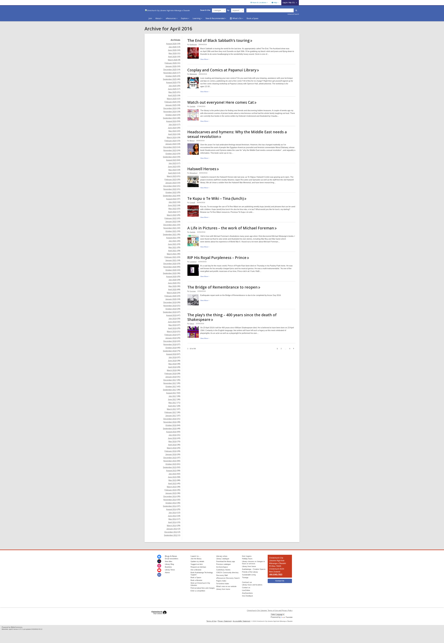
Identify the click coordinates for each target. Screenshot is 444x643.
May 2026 (173, 53)
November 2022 (170, 189)
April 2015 (172, 484)
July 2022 (173, 202)
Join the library (196, 559)
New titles (168, 561)
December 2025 (170, 70)
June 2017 (172, 399)
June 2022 (172, 205)
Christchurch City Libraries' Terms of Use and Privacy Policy (270, 610)
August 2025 (171, 83)
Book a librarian (196, 580)
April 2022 (172, 212)
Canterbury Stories (223, 570)
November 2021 (170, 228)
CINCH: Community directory (227, 572)
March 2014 (172, 526)
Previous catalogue (223, 564)
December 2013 (171, 532)
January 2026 (171, 66)
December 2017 (170, 380)
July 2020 (173, 280)
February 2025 (171, 102)
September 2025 (170, 79)
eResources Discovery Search (228, 578)
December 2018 (170, 341)
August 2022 (171, 199)
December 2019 (170, 302)
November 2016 (170, 422)
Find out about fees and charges (203, 588)
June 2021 (172, 244)
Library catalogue (222, 559)
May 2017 (172, 403)
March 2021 (172, 254)
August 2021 (171, 238)
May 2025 (172, 92)
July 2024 (173, 125)
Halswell (201, 168)
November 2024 (170, 112)
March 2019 (172, 332)
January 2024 (171, 144)
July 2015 (173, 474)
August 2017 (171, 393)
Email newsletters (171, 559)
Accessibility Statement (241, 621)
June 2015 (172, 477)
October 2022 (171, 192)
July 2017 (173, 396)
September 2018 (170, 351)
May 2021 (172, 247)
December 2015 (170, 458)
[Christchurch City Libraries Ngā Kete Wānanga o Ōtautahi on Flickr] (159, 561)
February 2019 (171, 335)
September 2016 (170, 429)
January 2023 (171, 183)
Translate (289, 617)
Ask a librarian (196, 570)
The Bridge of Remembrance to (222, 287)
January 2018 (171, 377)
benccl (192, 140)
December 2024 (170, 108)
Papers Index (221, 581)
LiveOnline (246, 590)
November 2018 (170, 344)
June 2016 (172, 438)
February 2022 (171, 218)
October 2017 (171, 387)
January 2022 (171, 222)
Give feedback (247, 596)
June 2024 (172, 128)
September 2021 (170, 235)
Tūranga (245, 577)
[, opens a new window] (158, 615)
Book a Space (252, 18)
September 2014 (170, 506)
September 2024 (170, 118)
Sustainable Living (249, 575)
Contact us (246, 587)
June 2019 (172, 322)
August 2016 (171, 432)
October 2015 (171, 464)
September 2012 (171, 535)
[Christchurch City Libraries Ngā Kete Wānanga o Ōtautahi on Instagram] (159, 566)
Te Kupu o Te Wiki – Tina (215, 198)
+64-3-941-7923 (275, 574)
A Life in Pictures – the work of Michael (230, 227)
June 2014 (172, 516)
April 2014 (172, 522)
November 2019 (170, 306)
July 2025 (173, 86)
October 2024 (171, 115)
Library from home (223, 589)
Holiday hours (247, 559)
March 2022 (172, 215)
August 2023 (171, 160)
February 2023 (171, 180)
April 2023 (172, 173)
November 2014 (170, 500)
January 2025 (171, 105)
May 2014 (172, 519)
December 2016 (170, 419)
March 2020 (172, 293)
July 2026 (173, 47)
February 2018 (171, 374)
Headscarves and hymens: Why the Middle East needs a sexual (237, 134)
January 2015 (171, 493)
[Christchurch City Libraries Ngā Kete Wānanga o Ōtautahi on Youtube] (159, 570)
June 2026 (172, 50)
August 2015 (171, 471)
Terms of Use (211, 621)
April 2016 (172, 445)
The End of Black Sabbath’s (218, 40)
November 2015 (170, 461)
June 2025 (172, 89)
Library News (170, 570)
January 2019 (171, 338)
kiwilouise (193, 44)
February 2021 (171, 257)
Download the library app (225, 561)
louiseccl (193, 262)
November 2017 (170, 383)
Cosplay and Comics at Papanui (221, 69)
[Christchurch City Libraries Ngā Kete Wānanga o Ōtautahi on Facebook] (159, 557)
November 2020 (170, 267)
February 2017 (171, 412)
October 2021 (171, 231)
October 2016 (171, 425)
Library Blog (169, 564)
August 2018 (171, 354)
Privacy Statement (225, 621)
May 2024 (172, 131)
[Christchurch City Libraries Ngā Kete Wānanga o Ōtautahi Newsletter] (159, 575)
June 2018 (172, 361)
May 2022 (172, 209)
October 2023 (171, 154)
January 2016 (171, 454)
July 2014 (173, 513)
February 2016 (171, 451)
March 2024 (172, 137)
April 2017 (172, 406)
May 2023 (172, 170)
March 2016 (172, 448)
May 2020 (172, 286)
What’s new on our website (226, 586)
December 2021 (170, 225)
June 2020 (172, 283)
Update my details (197, 561)
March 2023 (172, 176)
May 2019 (172, 325)
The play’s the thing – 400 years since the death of (232, 317)
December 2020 (170, 264)
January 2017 (171, 416)
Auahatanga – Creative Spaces (253, 569)
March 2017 (172, 409)
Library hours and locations (252, 585)
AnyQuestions (247, 593)
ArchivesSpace (222, 567)
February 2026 (171, 63)
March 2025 (172, 99)
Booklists (168, 567)
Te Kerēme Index (222, 584)
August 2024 (171, 121)
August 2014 (171, 509)
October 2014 (171, 503)
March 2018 (172, 370)
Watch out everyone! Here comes (220, 102)
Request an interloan (198, 567)
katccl (192, 323)
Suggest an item (197, 564)
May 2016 (172, 441)
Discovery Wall (222, 575)
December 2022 (170, 186)
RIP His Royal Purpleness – (216, 257)
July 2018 (173, 357)
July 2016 (173, 435)
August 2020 (171, 277)
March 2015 (172, 487)
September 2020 (170, 273)
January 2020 (171, 299)
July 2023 (173, 163)
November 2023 (170, 150)
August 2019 (171, 315)
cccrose (193, 291)
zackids (192, 106)
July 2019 (173, 319)
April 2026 (172, 57)
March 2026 (173, 60)
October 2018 (171, 348)
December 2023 (170, 147)
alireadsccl (193, 173)
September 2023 (170, 157)
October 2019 (171, 309)
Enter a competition (198, 591)
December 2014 (170, 496)
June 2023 (172, 167)
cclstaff (192, 202)
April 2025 (172, 95)
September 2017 (170, 390)
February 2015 (171, 490)
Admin (167, 572)
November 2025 (170, 73)
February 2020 (171, 296)
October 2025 (171, 76)
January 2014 (172, 529)
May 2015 (172, 480)
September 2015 (170, 467)
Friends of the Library (250, 572)
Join (150, 18)
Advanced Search (293, 14)
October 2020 (171, 270)
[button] (258, 2)
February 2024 (171, 141)
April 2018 (172, 367)
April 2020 (172, 289)
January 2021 (171, 260)
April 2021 (172, 251)
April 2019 (172, 328)
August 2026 (171, 44)
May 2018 (172, 364)
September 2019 (170, 312)
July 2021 (173, 241)
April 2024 (172, 134)
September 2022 (170, 196)
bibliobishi (193, 74)
